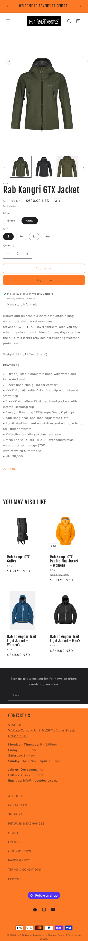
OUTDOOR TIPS (19, 851)
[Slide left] (4, 167)
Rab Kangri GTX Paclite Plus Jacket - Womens (64, 561)
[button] (8, 21)
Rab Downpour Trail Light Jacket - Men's (65, 639)
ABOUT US (16, 796)
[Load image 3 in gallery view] (67, 167)
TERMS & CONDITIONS (24, 870)
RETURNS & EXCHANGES (26, 824)
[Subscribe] (75, 696)
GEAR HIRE (16, 833)
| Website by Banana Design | (50, 935)
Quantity (8, 245)
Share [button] (12, 469)
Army (30, 221)
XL (50, 237)
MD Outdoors (24, 935)
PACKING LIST (18, 860)
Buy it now (44, 280)
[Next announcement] (80, 6)
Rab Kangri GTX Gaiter (18, 559)
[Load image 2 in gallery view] (44, 167)
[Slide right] (83, 167)
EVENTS (14, 842)
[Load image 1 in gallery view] (20, 167)
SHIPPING (15, 814)
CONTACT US (17, 805)
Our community (31, 770)
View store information (23, 304)
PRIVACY (14, 879)
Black (13, 221)
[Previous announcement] (7, 6)
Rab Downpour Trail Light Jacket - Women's (21, 641)
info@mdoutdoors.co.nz (40, 780)
